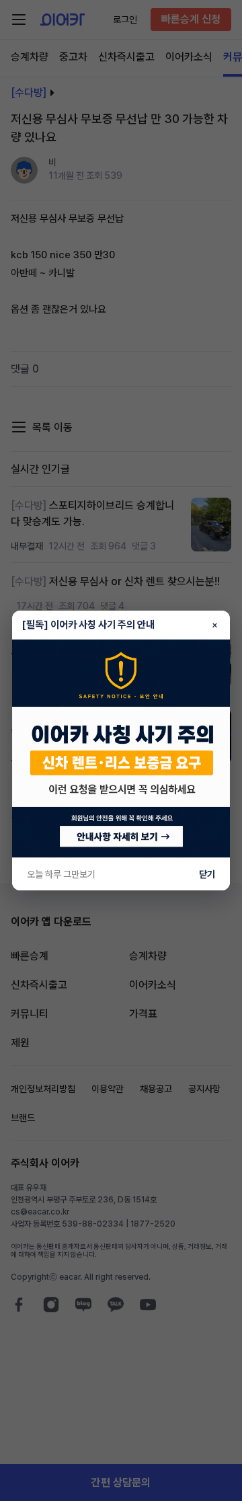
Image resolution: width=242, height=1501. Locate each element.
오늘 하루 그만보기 (61, 874)
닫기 (207, 874)
